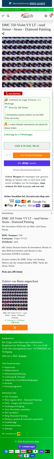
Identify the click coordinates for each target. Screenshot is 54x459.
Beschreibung (7, 213)
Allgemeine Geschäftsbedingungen (21, 380)
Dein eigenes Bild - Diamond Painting (22, 400)
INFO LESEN (37, 3)
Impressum (9, 367)
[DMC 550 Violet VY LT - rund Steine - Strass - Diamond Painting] (15, 297)
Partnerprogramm (12, 386)
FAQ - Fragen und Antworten (18, 403)
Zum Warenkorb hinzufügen (31, 155)
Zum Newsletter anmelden (17, 409)
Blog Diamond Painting (15, 415)
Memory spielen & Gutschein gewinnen (23, 419)
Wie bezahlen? (11, 412)
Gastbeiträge (10, 422)
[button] (10, 153)
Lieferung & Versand (14, 377)
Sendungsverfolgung (14, 406)
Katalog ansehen (3, 16)
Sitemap (8, 428)
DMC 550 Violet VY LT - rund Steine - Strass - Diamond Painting (15, 315)
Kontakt (27, 186)
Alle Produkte (11, 396)
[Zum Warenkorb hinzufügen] (15, 327)
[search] (8, 16)
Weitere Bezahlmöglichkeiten (27, 170)
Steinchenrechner (12, 425)
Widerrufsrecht (11, 370)
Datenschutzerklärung (14, 373)
